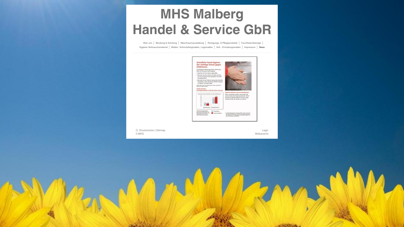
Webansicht (261, 133)
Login (265, 130)
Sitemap (160, 130)
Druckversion (147, 130)
